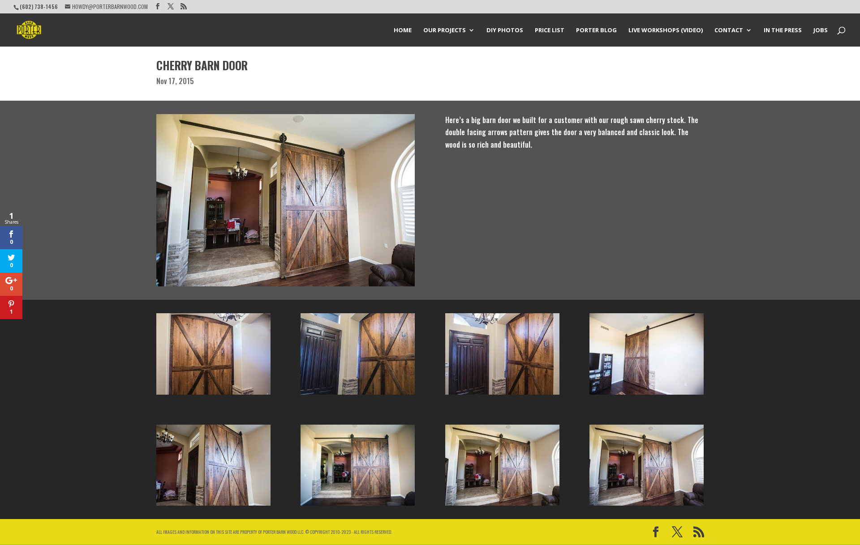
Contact (728, 30)
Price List (549, 30)
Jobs (820, 30)
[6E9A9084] (358, 505)
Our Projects (444, 30)
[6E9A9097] (646, 394)
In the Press (783, 30)
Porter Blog (596, 30)
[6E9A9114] (502, 394)
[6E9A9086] (213, 505)
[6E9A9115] (358, 394)
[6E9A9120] (213, 394)
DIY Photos (504, 30)
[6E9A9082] (502, 505)
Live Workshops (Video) (665, 30)
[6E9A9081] (646, 505)
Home (403, 30)
